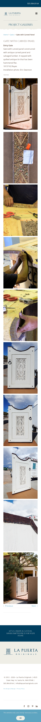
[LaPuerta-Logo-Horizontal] (11, 13)
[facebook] (24, 706)
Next (34, 606)
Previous (9, 606)
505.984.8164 (33, 3)
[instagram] (28, 706)
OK (20, 718)
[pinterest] (32, 706)
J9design (12, 688)
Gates (12, 35)
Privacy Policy (20, 688)
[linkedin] (37, 706)
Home (5, 35)
